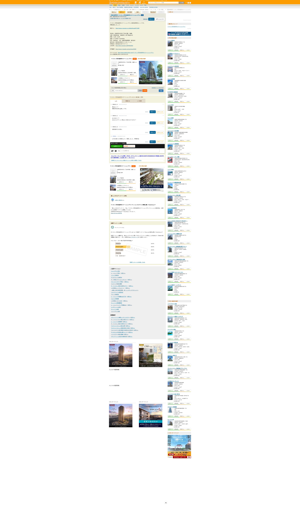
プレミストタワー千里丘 (117, 281)
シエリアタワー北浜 (172, 303)
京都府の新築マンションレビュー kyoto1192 (179, 34)
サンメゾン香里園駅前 (116, 303)
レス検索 (139, 101)
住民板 (115, 5)
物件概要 (130, 12)
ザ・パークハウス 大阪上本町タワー (120, 319)
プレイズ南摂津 (115, 294)
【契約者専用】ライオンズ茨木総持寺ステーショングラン (125, 15)
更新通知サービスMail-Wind (158, 87)
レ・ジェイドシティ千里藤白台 (118, 305)
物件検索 (140, 2)
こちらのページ (134, 237)
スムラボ (137, 5)
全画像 (111, 18)
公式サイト (122, 74)
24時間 (145, 90)
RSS (130, 18)
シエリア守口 (171, 105)
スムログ (132, 5)
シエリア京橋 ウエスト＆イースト (175, 272)
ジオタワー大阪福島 (172, 406)
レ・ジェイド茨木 (115, 273)
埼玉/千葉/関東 (120, 7)
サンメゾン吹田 (115, 309)
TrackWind (189, 28)
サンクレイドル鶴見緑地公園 (174, 182)
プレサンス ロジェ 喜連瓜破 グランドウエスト (178, 368)
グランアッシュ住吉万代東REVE (119, 336)
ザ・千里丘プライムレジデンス (118, 279)
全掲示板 (135, 2)
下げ (119, 150)
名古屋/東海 (136, 7)
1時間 (140, 90)
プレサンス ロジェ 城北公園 (118, 326)
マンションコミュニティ (120, 2)
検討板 (111, 5)
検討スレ (114, 12)
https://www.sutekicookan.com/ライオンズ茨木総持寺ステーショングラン (136, 52)
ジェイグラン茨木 (115, 271)
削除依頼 (145, 19)
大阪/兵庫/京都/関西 (144, 7)
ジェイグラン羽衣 (172, 329)
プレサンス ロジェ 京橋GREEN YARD (120, 328)
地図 (137, 12)
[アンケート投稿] (115, 151)
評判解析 (126, 18)
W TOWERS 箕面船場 (173, 92)
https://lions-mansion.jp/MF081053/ (124, 45)
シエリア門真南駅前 (172, 208)
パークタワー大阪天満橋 (117, 334)
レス (116, 101)
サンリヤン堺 (171, 419)
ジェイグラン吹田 (115, 311)
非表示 (146, 111)
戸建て (145, 5)
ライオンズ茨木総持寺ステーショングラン (176, 26)
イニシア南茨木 (115, 275)
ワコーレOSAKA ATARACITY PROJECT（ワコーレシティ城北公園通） (184, 221)
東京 (110, 7)
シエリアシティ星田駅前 (173, 143)
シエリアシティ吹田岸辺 (117, 292)
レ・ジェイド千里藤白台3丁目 (118, 296)
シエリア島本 (171, 169)
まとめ (141, 5)
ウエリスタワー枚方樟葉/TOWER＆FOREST (122, 330)
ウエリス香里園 (115, 298)
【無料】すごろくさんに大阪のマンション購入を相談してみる (126, 160)
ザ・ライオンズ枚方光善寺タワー (119, 286)
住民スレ (122, 12)
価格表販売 (153, 12)
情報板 (119, 5)
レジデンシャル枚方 (116, 307)
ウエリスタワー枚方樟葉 (173, 130)
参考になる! (160, 111)
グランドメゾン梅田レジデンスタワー (120, 317)
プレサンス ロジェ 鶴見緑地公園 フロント (177, 246)
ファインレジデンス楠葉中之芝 (175, 233)
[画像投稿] (112, 151)
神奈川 (114, 7)
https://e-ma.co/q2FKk (116, 213)
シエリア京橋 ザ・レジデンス (174, 285)
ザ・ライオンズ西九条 (173, 342)
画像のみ (128, 101)
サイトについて (144, 2)
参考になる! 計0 (160, 19)
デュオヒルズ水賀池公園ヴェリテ (119, 332)
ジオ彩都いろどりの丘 (116, 300)
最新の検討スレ (117, 18)
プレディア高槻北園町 (116, 283)
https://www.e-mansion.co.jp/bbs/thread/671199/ (127, 28)
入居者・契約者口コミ (119, 200)
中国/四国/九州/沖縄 (153, 7)
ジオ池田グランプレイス (173, 381)
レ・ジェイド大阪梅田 (116, 321)
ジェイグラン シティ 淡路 (173, 156)
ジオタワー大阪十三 (172, 355)
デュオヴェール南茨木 (116, 277)
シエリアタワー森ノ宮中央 (174, 394)
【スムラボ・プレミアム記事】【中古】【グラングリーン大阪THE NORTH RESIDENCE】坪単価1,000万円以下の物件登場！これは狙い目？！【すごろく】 (137, 156)
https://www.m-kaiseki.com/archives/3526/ (126, 49)
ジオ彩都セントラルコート (117, 288)
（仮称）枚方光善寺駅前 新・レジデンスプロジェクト (124, 290)
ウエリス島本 (171, 117)
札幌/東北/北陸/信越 (128, 7)
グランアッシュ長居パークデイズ (175, 316)
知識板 (123, 5)
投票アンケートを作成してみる (137, 262)
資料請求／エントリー (129, 146)
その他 (127, 5)
